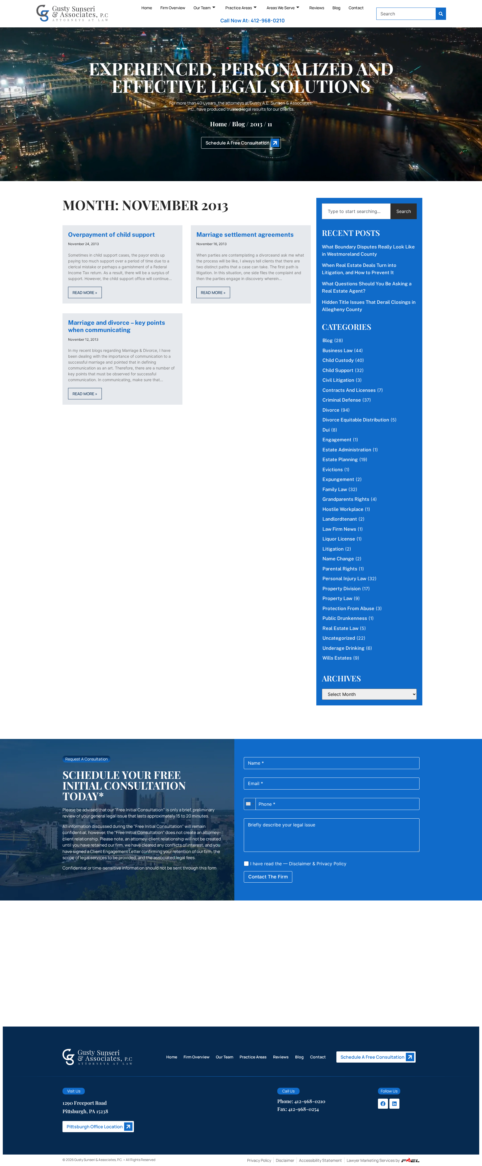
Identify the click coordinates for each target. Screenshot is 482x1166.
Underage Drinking (343, 648)
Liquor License (338, 539)
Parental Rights (339, 569)
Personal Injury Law (344, 578)
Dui (326, 430)
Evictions (332, 469)
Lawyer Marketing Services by (373, 1160)
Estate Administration (346, 449)
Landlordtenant (339, 519)
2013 (256, 124)
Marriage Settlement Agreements (245, 234)
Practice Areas (238, 7)
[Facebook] (383, 1104)
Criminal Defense (341, 400)
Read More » (85, 292)
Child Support (337, 370)
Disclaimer (300, 863)
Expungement (338, 479)
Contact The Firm (268, 877)
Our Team (202, 7)
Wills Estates (337, 658)
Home (146, 7)
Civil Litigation (338, 380)
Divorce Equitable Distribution (355, 420)
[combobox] (406, 14)
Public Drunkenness (344, 618)
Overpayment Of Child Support (111, 234)
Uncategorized (338, 638)
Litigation (333, 549)
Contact (356, 7)
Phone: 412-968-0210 (301, 1101)
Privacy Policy (331, 863)
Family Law (334, 489)
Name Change (338, 558)
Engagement (336, 439)
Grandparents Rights (345, 499)
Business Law (337, 350)
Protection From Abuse (348, 608)
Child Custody (338, 360)
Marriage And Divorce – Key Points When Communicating (116, 326)
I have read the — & (297, 863)
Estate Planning (340, 459)
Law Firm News (339, 529)
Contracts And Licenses (349, 390)
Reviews (316, 7)
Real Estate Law (340, 628)
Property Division (341, 588)
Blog (336, 7)
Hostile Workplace (342, 509)
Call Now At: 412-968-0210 (252, 20)
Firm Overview (172, 7)
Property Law (337, 598)
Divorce (330, 410)
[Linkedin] (394, 1104)
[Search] (441, 14)
